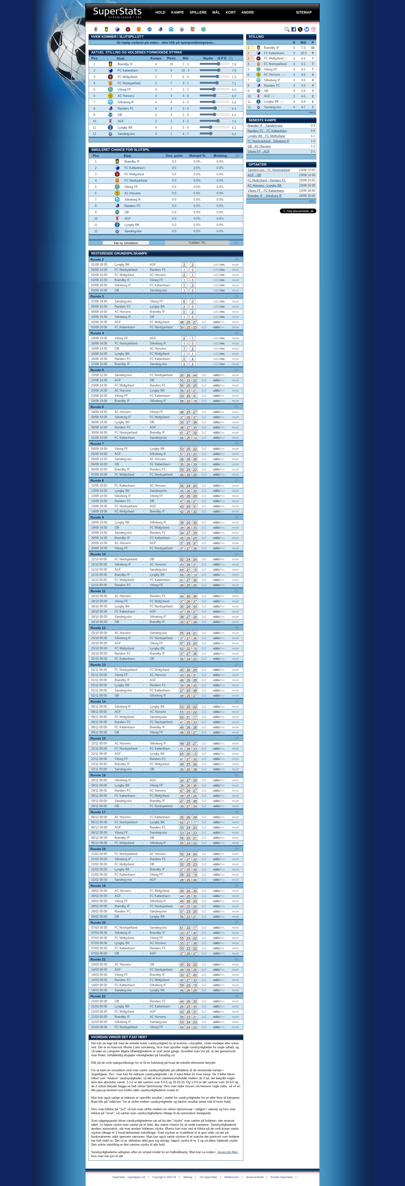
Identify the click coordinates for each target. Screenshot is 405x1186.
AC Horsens (126, 96)
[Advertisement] (57, 92)
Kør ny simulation (126, 243)
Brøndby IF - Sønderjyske (265, 125)
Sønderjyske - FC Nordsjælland (269, 170)
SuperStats (118, 13)
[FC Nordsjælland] (140, 29)
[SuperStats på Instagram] (313, 29)
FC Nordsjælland (129, 83)
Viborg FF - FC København (266, 190)
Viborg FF (124, 89)
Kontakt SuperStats (282, 1177)
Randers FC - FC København (267, 131)
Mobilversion (232, 1177)
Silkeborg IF (126, 102)
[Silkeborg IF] (173, 29)
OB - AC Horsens (259, 146)
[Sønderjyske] (184, 29)
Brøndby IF (125, 64)
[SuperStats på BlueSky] (306, 29)
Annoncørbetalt (254, 1177)
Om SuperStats (208, 1177)
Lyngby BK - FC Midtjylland (266, 136)
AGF (121, 121)
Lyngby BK (125, 127)
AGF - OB (254, 175)
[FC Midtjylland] (130, 29)
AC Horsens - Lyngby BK (265, 185)
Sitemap (187, 1177)
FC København (128, 70)
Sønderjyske (126, 134)
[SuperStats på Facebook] (293, 29)
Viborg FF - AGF (259, 151)
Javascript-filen (227, 1152)
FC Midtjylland (127, 77)
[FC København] (119, 29)
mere (312, 112)
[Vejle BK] (194, 29)
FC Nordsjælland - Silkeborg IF (268, 141)
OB (120, 115)
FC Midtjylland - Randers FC (267, 180)
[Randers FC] (162, 29)
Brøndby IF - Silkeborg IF (265, 196)
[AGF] (97, 29)
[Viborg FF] (205, 29)
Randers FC (126, 108)
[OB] (151, 29)
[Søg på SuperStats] (287, 29)
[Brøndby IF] (108, 29)
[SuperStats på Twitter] (300, 29)
